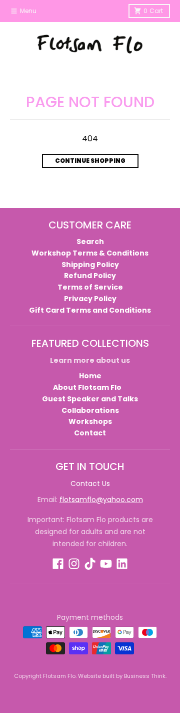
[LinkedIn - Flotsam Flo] (122, 564)
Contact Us (90, 484)
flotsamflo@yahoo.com (101, 500)
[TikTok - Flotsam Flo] (90, 564)
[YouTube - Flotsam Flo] (106, 564)
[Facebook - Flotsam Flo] (58, 564)
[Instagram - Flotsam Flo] (74, 564)
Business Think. (145, 676)
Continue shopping (90, 160)
